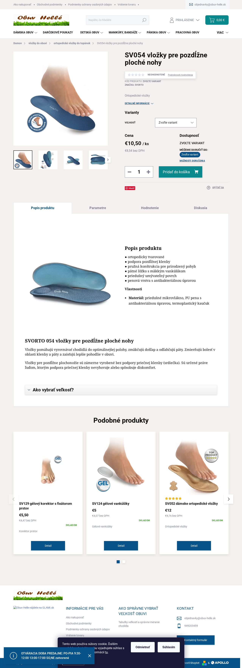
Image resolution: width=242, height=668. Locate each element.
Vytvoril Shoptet (190, 662)
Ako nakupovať (22, 4)
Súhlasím (168, 647)
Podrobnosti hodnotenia (180, 75)
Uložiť (131, 188)
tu (106, 652)
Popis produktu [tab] (42, 208)
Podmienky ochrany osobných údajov (90, 4)
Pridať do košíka (176, 172)
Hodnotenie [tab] (150, 208)
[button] (118, 562)
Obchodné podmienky (49, 4)
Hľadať (144, 20)
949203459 (191, 625)
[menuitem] (25, 32)
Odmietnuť (143, 647)
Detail (48, 545)
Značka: (134, 85)
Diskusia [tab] (200, 208)
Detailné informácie (137, 103)
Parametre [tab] (97, 208)
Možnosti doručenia (192, 160)
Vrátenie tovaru (127, 4)
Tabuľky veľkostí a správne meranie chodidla (139, 624)
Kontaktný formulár (195, 640)
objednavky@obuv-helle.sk (200, 618)
